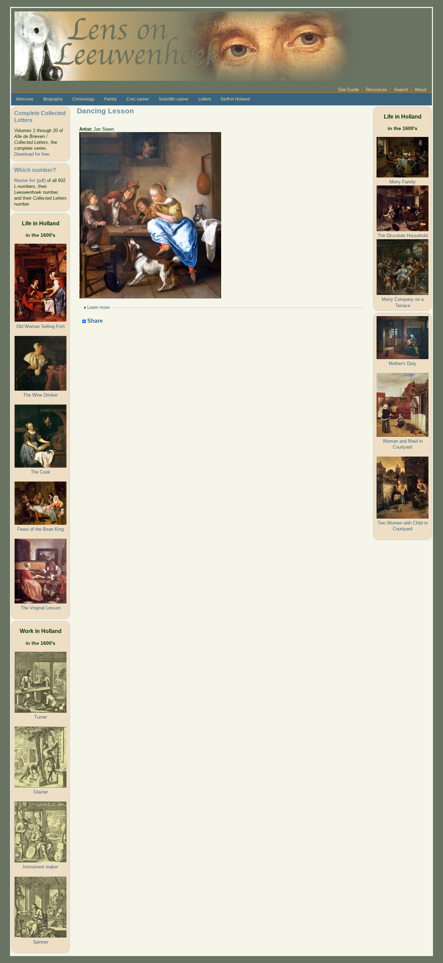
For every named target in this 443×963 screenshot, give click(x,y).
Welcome (25, 99)
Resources (376, 89)
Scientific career (174, 99)
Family (110, 99)
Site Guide (348, 89)
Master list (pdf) (30, 180)
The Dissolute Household (403, 235)
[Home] (188, 45)
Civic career (137, 99)
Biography (53, 99)
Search (401, 89)
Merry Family (402, 181)
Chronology (83, 99)
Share (94, 321)
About (420, 89)
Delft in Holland (235, 99)
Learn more (98, 307)
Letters (204, 99)
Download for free (31, 154)
